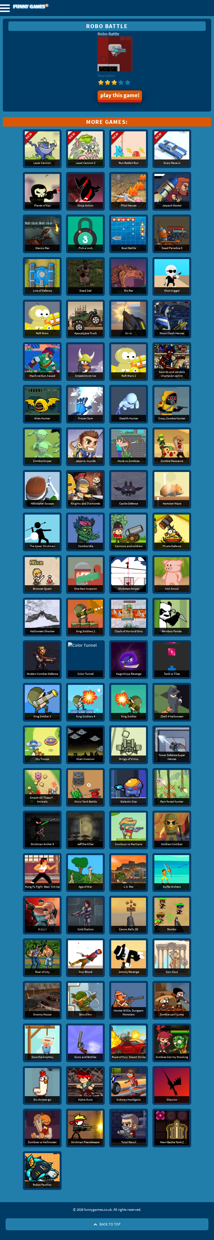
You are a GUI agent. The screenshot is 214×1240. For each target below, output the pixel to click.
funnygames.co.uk (46, 7)
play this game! (120, 95)
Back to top (109, 1224)
